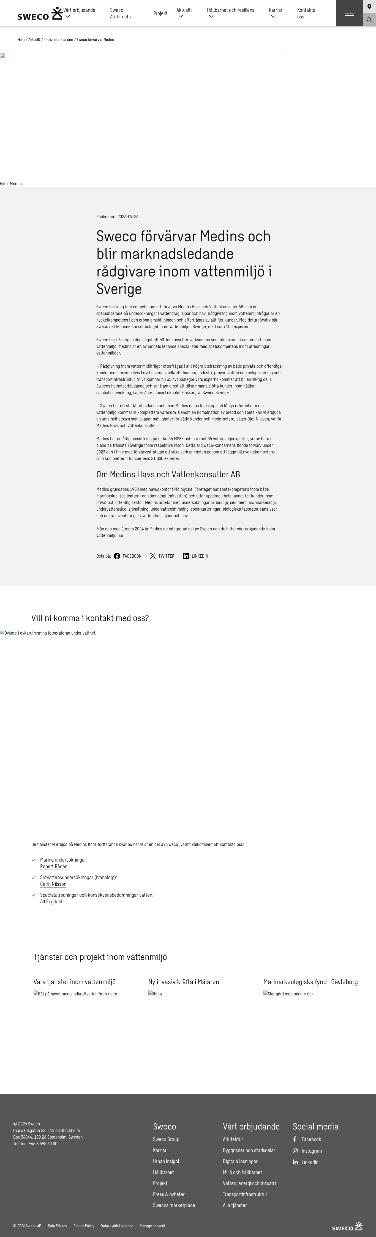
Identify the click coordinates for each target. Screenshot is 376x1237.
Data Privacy (57, 1226)
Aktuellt (184, 10)
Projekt (160, 13)
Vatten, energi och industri (249, 1183)
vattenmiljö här (109, 535)
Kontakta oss (306, 13)
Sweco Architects (120, 13)
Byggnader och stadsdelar (249, 1150)
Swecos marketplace (174, 1205)
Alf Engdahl (51, 901)
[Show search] (369, 19)
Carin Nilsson (53, 884)
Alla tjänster (235, 1205)
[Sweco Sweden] (40, 13)
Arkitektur (233, 1139)
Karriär (275, 10)
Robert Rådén (53, 866)
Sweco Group (166, 1139)
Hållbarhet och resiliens (230, 10)
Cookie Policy (83, 1226)
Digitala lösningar (240, 1161)
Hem (21, 39)
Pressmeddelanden (58, 39)
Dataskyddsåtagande (117, 1226)
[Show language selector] (369, 6)
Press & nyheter (169, 1194)
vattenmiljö (106, 346)
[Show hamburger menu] (349, 13)
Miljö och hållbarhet (242, 1172)
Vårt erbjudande (79, 10)
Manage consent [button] (152, 1226)
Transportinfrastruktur (245, 1194)
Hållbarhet (163, 1172)
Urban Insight (166, 1161)
